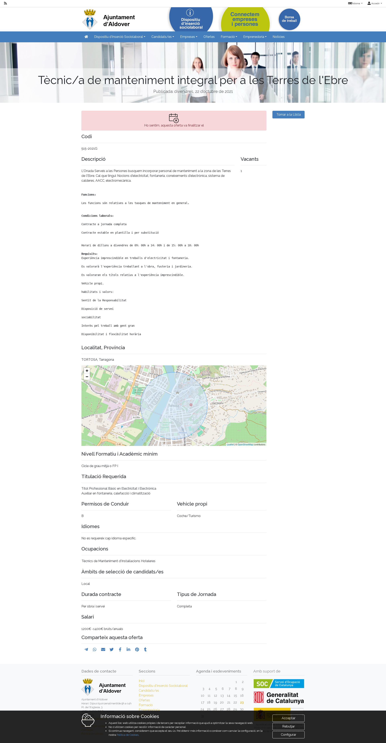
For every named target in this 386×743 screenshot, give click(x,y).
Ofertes (209, 37)
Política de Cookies (128, 734)
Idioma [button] (356, 3)
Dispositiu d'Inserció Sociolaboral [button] (118, 37)
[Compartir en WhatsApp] (94, 649)
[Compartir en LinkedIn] (128, 649)
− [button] (87, 376)
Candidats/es (149, 690)
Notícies (279, 37)
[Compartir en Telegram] (86, 649)
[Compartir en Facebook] (120, 649)
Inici (141, 681)
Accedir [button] (375, 3)
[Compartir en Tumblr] (145, 649)
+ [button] (87, 370)
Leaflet (230, 444)
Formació (146, 705)
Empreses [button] (187, 37)
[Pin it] (137, 649)
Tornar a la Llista (288, 114)
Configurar (288, 735)
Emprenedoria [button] (253, 37)
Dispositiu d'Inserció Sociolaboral (163, 686)
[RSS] (5, 3)
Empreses (146, 695)
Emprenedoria (149, 710)
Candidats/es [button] (161, 37)
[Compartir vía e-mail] (103, 649)
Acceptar (288, 718)
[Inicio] (108, 18)
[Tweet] (112, 649)
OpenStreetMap (245, 444)
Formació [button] (228, 37)
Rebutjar (288, 726)
